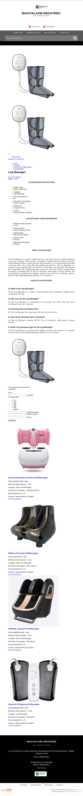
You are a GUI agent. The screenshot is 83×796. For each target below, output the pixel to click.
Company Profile (34, 33)
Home (16, 163)
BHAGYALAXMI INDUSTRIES (41, 14)
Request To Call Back (16, 159)
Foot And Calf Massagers (23, 167)
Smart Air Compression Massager (23, 704)
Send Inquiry (15, 157)
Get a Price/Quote (14, 177)
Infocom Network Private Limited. (73, 791)
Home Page (18, 33)
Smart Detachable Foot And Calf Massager (28, 478)
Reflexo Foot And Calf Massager (23, 553)
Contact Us (64, 33)
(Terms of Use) (77, 789)
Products (17, 165)
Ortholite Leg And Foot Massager (23, 629)
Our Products (50, 33)
